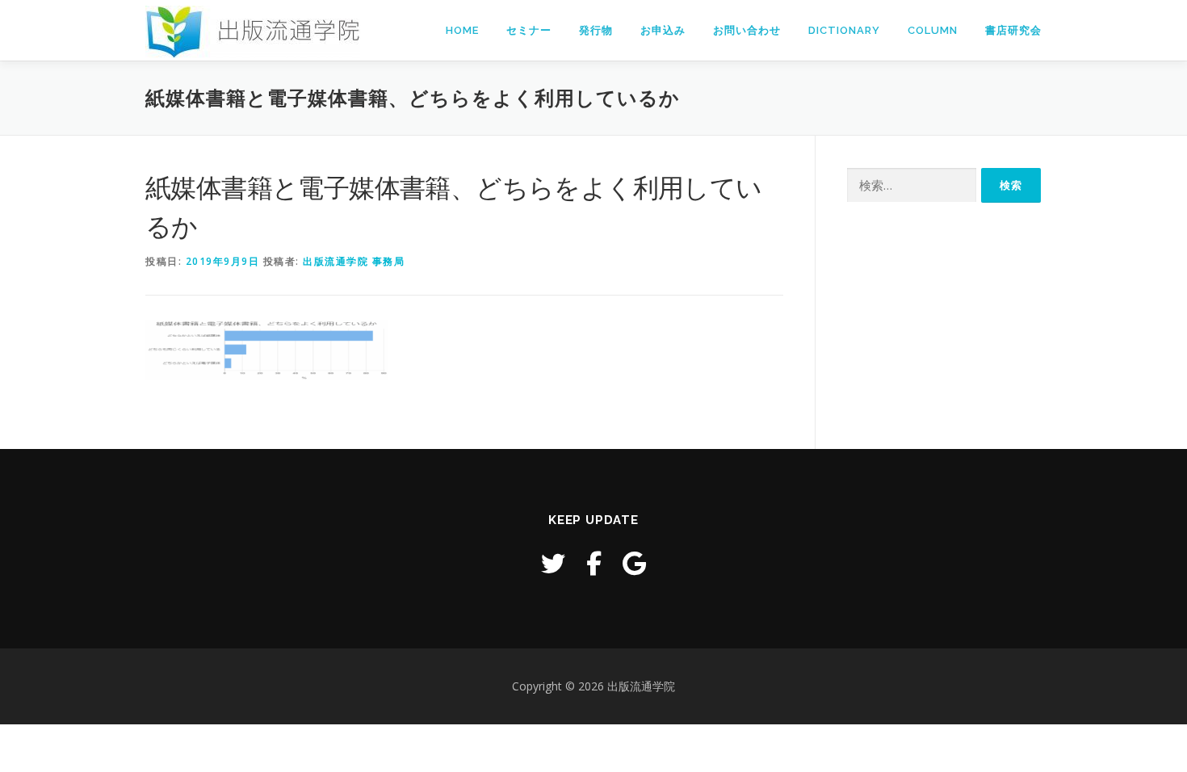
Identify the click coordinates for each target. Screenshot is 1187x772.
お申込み (663, 30)
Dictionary (844, 30)
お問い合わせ (747, 30)
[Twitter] (553, 563)
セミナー (529, 30)
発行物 (596, 30)
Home (462, 30)
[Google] (634, 563)
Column (933, 30)
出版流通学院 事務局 (354, 261)
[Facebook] (594, 563)
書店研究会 (1013, 30)
